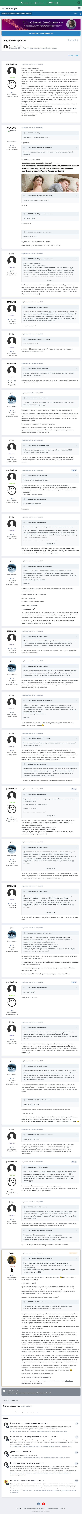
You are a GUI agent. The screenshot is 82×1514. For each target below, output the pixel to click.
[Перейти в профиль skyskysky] (11, 134)
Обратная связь (52, 1508)
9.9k (10, 319)
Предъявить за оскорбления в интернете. (29, 1423)
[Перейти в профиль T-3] (6, 1464)
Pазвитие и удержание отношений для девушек (40, 48)
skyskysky (11, 128)
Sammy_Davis (54, 1457)
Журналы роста (65, 1457)
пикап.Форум (9, 8)
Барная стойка (62, 1431)
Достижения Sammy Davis (22, 1452)
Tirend (11, 1253)
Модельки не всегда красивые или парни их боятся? (33, 1436)
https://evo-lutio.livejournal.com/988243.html (36, 1377)
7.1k (12, 145)
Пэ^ (22, 1490)
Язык (18, 1508)
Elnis (11, 254)
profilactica (18, 46)
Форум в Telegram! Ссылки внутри (41, 33)
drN (11, 393)
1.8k (12, 1275)
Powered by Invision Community (41, 1511)
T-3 (24, 1473)
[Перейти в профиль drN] (11, 399)
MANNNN (11, 302)
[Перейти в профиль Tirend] (11, 1259)
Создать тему (73, 55)
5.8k (12, 410)
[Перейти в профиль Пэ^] (6, 1481)
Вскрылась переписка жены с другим (27, 1463)
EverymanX (25, 1431)
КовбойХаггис (50, 1473)
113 (13, 271)
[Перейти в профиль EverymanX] (6, 1424)
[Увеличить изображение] (50, 177)
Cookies (63, 1508)
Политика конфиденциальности (34, 1508)
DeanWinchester (55, 1446)
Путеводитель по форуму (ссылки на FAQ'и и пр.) (39, 3)
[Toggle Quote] (24, 133)
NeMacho (53, 1431)
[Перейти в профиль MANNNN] (11, 309)
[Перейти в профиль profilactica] (6, 47)
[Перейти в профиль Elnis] (11, 260)
